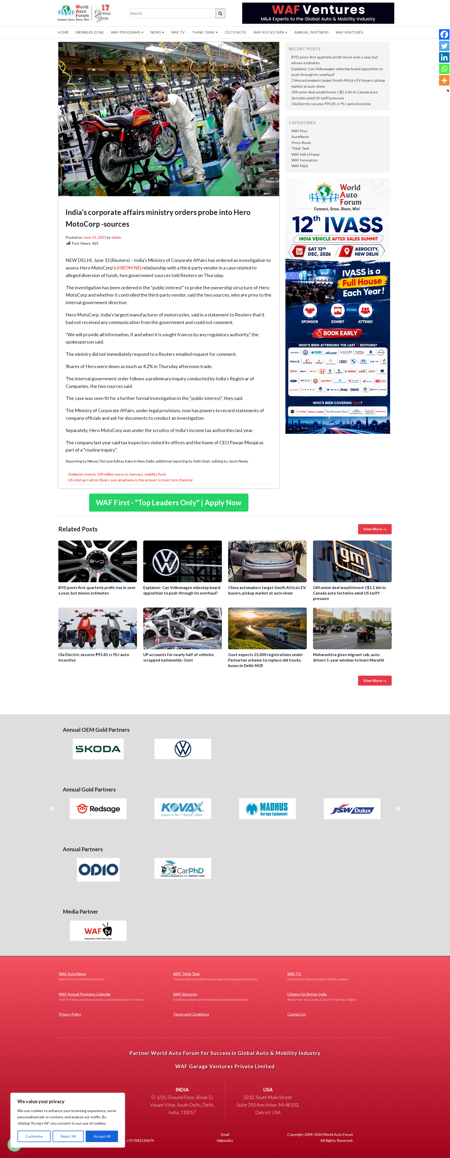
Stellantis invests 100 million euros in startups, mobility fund (117, 474)
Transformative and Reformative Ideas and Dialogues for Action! (215, 976)
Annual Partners (311, 32)
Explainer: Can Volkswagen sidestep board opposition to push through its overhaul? (182, 561)
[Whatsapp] (444, 69)
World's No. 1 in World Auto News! (81, 976)
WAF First (299, 131)
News (156, 32)
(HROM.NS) (129, 268)
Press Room (301, 142)
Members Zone (90, 32)
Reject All (68, 1136)
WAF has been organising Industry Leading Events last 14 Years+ (101, 996)
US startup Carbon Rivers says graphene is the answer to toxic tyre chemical (130, 480)
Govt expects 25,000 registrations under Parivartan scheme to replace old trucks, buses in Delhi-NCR (267, 628)
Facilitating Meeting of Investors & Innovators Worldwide (210, 996)
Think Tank (203, 32)
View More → (374, 529)
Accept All (101, 1136)
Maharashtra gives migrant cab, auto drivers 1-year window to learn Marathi (352, 628)
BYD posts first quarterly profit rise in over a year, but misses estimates (97, 561)
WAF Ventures (349, 32)
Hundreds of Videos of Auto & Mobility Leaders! (318, 976)
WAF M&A (299, 166)
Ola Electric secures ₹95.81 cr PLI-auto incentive (331, 103)
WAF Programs (125, 32)
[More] (444, 80)
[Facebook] (444, 34)
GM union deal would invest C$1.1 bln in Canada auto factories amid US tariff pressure (352, 561)
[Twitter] (444, 46)
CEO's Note (235, 32)
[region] (67, 1120)
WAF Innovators (304, 160)
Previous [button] (51, 808)
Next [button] (398, 808)
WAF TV (178, 32)
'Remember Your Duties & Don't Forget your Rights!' (322, 996)
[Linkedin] (444, 57)
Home (63, 32)
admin (116, 237)
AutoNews (300, 136)
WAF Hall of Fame (305, 154)
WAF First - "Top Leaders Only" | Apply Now (169, 502)
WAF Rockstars (268, 32)
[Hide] (448, 91)
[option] (98, 749)
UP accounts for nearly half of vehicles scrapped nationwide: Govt (182, 628)
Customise (34, 1136)
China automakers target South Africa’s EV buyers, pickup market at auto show (267, 561)
